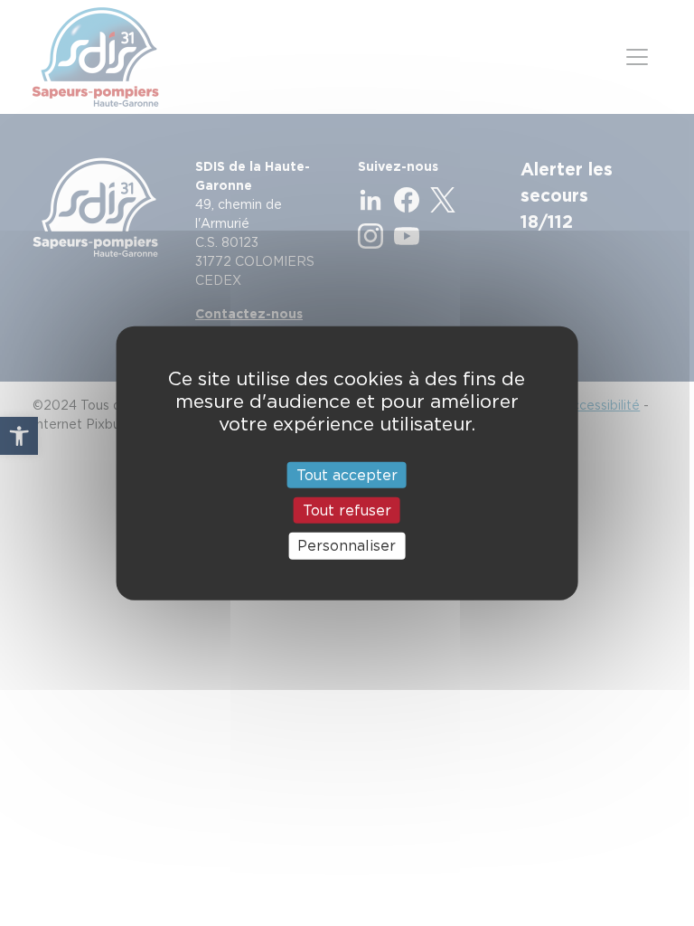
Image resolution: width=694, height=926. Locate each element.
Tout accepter (347, 475)
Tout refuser (347, 510)
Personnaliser (346, 545)
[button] (19, 436)
